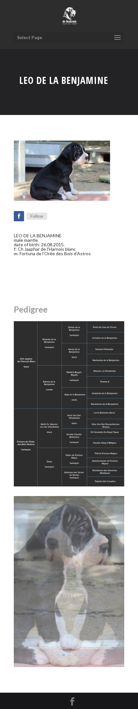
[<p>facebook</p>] (19, 216)
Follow (36, 216)
